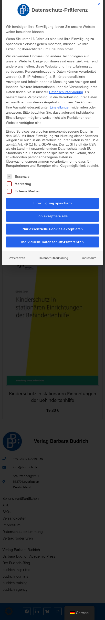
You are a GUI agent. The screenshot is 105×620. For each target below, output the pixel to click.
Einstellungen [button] (60, 107)
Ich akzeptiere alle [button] (53, 216)
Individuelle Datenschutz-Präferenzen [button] (52, 242)
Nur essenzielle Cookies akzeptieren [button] (52, 229)
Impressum (89, 258)
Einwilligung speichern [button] (52, 203)
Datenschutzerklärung (66, 92)
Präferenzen (17, 258)
